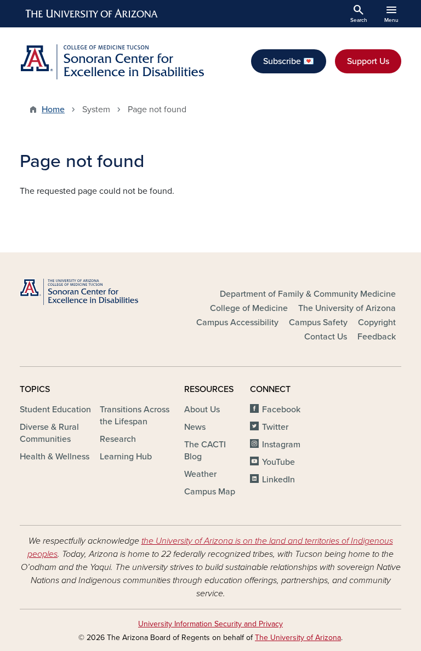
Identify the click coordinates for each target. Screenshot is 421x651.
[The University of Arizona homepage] (92, 13)
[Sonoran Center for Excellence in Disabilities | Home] (112, 61)
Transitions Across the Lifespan (134, 415)
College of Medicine (249, 308)
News (195, 427)
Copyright (377, 322)
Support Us (368, 61)
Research (118, 439)
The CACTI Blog (205, 450)
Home (53, 109)
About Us (202, 409)
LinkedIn (278, 479)
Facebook (281, 409)
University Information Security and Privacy (210, 624)
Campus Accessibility (237, 322)
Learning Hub (126, 456)
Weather (200, 474)
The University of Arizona (347, 308)
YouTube (278, 462)
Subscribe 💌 (288, 61)
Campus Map (209, 491)
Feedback (376, 336)
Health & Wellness (54, 456)
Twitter (275, 427)
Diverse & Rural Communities (49, 433)
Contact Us (325, 336)
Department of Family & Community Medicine (308, 294)
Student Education (55, 409)
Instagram (281, 444)
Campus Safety (318, 322)
